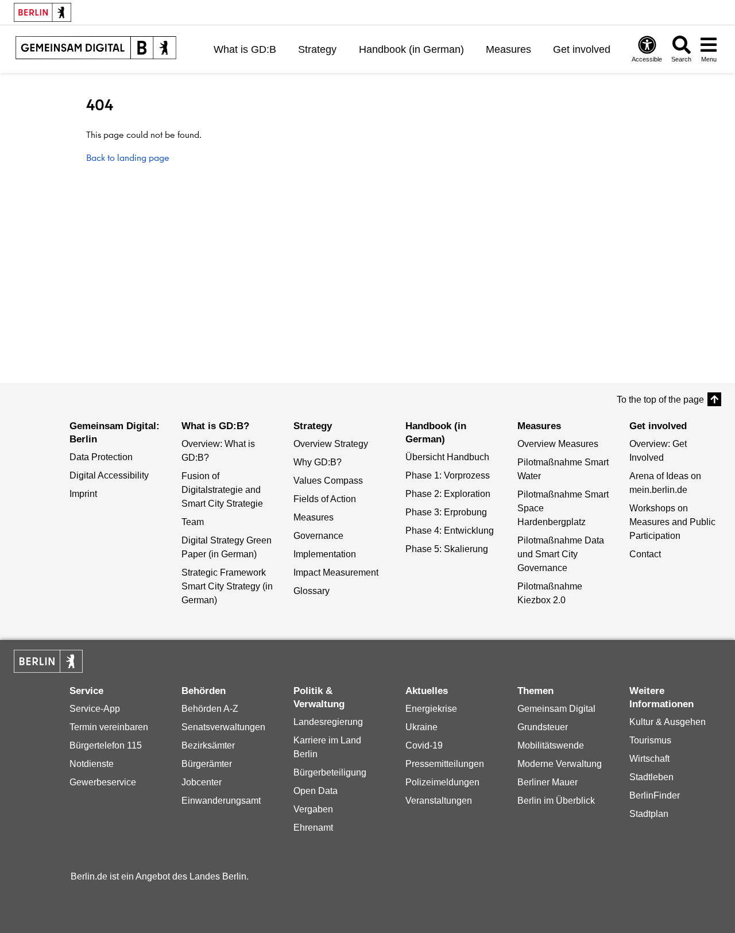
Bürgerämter (206, 764)
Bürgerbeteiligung (329, 772)
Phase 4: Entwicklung (449, 530)
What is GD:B (245, 49)
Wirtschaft (649, 759)
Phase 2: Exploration (447, 494)
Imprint (83, 494)
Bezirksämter (208, 745)
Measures (508, 49)
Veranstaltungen (438, 800)
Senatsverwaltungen (223, 727)
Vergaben (313, 809)
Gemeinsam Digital (556, 709)
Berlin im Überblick (556, 800)
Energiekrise (431, 709)
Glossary (311, 591)
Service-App (94, 709)
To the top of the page (660, 399)
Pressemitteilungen (444, 764)
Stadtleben (651, 777)
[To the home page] (96, 49)
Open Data (315, 791)
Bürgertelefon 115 (105, 745)
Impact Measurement (335, 572)
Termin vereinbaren (108, 727)
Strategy (317, 49)
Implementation (324, 554)
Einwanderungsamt (221, 800)
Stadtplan (648, 814)
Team (192, 522)
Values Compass (328, 480)
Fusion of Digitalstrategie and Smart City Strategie (222, 489)
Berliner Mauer (547, 782)
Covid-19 (424, 745)
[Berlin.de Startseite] (48, 661)
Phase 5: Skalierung (446, 549)
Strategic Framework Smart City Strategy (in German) (227, 586)
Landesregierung (328, 722)
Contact (645, 554)
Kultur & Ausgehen (667, 722)
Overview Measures (557, 444)
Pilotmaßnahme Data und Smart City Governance (560, 554)
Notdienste (91, 764)
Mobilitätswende (550, 745)
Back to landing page (127, 157)
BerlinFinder (654, 795)
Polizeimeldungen (442, 782)
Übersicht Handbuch (447, 457)
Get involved (581, 49)
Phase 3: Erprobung (446, 512)
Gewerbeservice (102, 782)
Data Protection (101, 457)
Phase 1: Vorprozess (447, 475)
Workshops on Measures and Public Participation (672, 522)
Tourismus (650, 740)
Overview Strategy (330, 444)
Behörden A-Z (209, 709)
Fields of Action (324, 499)
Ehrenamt (313, 827)
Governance (318, 536)
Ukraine (421, 727)
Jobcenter (201, 782)
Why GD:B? (317, 462)
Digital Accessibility (109, 475)
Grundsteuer (542, 727)
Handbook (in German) (411, 49)
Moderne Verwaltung (559, 764)
